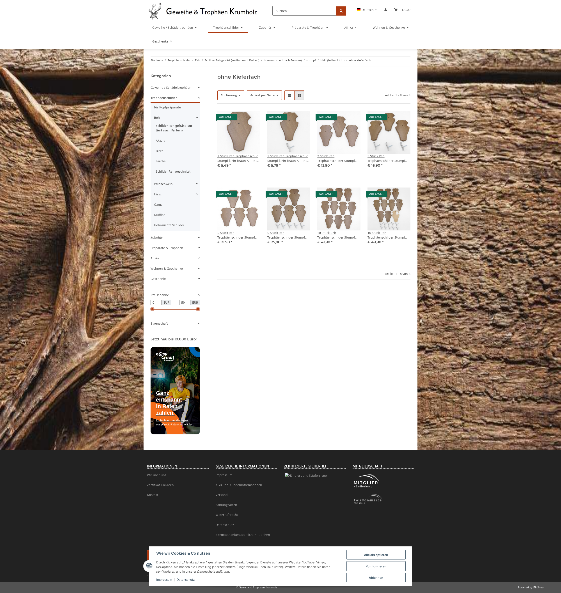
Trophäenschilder (164, 98)
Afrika (155, 258)
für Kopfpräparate (167, 107)
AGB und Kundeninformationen (239, 485)
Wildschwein (163, 184)
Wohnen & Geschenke (167, 268)
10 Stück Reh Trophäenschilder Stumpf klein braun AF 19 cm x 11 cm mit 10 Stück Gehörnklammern (388, 235)
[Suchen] (341, 11)
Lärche (161, 161)
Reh (157, 117)
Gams (158, 204)
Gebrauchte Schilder (169, 225)
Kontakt (152, 495)
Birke (159, 151)
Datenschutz (186, 579)
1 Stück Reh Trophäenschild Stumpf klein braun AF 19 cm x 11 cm (238, 158)
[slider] (152, 309)
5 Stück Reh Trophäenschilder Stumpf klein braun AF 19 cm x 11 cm (238, 235)
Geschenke (159, 279)
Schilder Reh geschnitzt (173, 171)
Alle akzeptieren (376, 555)
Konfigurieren (376, 566)
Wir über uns (156, 475)
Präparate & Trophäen (167, 248)
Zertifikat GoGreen (160, 485)
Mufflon (159, 215)
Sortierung (229, 95)
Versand (222, 495)
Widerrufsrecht (227, 515)
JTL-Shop (538, 587)
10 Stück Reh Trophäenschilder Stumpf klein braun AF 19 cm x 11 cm (338, 235)
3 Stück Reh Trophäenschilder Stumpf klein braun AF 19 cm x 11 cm (338, 158)
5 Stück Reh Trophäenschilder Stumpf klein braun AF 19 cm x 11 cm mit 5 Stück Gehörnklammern (288, 235)
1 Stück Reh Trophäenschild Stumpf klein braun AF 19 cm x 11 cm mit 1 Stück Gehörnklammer (288, 158)
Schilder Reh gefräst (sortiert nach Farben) (175, 128)
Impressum (164, 579)
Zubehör (157, 237)
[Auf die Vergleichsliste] (253, 118)
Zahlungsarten (226, 505)
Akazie (160, 140)
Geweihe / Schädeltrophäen (171, 87)
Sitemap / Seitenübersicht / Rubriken (243, 535)
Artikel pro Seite (262, 95)
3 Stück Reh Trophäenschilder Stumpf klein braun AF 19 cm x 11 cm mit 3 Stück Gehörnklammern (388, 158)
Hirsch (158, 194)
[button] (367, 9)
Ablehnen (376, 577)
